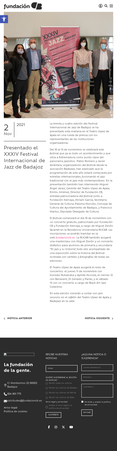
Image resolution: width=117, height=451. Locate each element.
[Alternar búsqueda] (106, 6)
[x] (63, 427)
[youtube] (71, 427)
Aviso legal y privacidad (56, 402)
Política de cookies (15, 412)
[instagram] (56, 427)
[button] (4, 19)
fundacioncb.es (65, 238)
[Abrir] (111, 6)
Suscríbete (53, 415)
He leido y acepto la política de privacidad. (98, 403)
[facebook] (49, 427)
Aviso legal (10, 408)
